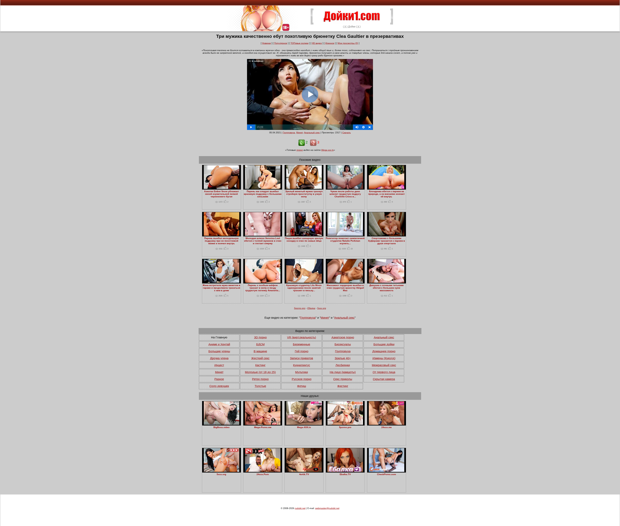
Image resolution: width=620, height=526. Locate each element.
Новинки (266, 43)
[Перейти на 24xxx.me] (386, 424)
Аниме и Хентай (219, 344)
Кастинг (260, 365)
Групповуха (289, 132)
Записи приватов (301, 358)
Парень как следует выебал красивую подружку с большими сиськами (263, 194)
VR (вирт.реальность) (301, 337)
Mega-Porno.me (262, 427)
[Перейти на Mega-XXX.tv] (304, 424)
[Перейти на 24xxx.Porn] (262, 471)
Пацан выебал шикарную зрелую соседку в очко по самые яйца (304, 239)
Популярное (280, 43)
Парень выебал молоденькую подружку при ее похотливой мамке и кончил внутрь (221, 241)
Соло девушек (219, 386)
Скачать (346, 132)
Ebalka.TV (345, 474)
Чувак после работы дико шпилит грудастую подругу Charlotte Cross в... (345, 194)
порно (299, 150)
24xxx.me (386, 427)
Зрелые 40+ (343, 358)
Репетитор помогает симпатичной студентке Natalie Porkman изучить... (345, 241)
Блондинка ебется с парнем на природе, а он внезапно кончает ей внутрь (386, 194)
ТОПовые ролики (299, 43)
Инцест (219, 365)
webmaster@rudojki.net (327, 508)
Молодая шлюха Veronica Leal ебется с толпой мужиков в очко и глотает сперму (262, 241)
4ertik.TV (304, 474)
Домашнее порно (383, 351)
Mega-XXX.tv (304, 427)
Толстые (260, 386)
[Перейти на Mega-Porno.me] (262, 424)
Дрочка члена (219, 358)
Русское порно (301, 379)
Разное (219, 379)
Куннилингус (301, 365)
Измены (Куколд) (383, 358)
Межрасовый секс (384, 365)
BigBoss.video (221, 427)
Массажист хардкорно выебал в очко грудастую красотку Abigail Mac (345, 288)
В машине (260, 351)
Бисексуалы (343, 344)
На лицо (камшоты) (343, 372)
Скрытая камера (384, 379)
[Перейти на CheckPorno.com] (386, 471)
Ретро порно (260, 379)
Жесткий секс (260, 358)
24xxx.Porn (263, 474)
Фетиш (301, 386)
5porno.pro (299, 308)
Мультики (301, 372)
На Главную (219, 337)
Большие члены (219, 351)
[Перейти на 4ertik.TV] (304, 471)
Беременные (301, 344)
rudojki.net (300, 508)
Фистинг (342, 386)
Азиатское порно (342, 337)
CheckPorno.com (386, 474)
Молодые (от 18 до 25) (260, 372)
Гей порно (301, 351)
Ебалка (311, 308)
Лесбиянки (343, 365)
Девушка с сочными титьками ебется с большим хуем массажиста (386, 288)
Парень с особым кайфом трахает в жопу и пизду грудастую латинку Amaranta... (262, 288)
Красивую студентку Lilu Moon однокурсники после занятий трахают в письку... (304, 288)
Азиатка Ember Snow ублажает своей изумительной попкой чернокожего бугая (221, 194)
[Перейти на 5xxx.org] (221, 471)
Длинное (329, 43)
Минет (299, 132)
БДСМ (260, 344)
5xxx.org (321, 308)
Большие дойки (383, 344)
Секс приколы (342, 379)
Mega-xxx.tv (327, 150)
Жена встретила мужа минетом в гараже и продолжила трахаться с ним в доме (221, 288)
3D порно (260, 337)
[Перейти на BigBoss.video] (221, 424)
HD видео (317, 43)
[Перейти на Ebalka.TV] (345, 471)
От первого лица (384, 372)
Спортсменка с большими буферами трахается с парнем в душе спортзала (386, 241)
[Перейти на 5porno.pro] (345, 424)
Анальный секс (312, 132)
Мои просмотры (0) (348, 43)
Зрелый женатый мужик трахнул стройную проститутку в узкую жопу (304, 194)
